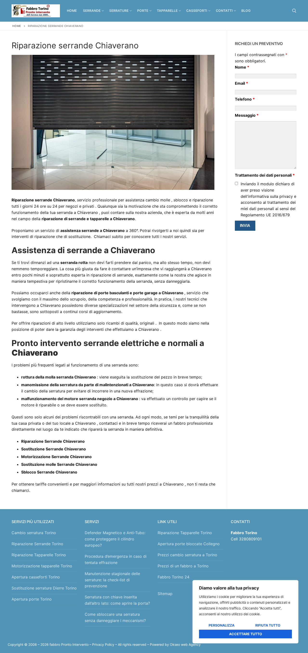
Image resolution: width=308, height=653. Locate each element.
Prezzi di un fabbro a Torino (183, 565)
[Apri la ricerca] (294, 11)
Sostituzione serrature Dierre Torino (44, 588)
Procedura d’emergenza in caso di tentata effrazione (116, 559)
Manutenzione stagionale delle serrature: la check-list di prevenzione (112, 580)
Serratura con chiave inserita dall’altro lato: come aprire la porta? (117, 600)
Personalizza (221, 625)
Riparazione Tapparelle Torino (39, 554)
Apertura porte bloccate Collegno (189, 543)
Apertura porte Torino (32, 599)
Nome (242, 67)
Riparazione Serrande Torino (37, 543)
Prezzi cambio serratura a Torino (187, 554)
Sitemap (166, 593)
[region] (245, 611)
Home (16, 26)
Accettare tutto (245, 634)
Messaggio (247, 115)
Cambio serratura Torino (34, 532)
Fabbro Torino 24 (173, 577)
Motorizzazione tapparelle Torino (42, 565)
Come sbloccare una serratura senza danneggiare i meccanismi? (115, 617)
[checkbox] (236, 183)
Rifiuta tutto (267, 625)
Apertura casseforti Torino (36, 577)
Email (241, 83)
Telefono (245, 99)
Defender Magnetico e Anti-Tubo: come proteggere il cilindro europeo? (115, 539)
